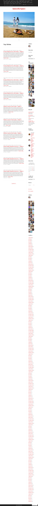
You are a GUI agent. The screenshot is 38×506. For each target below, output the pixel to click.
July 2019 (29, 355)
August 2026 (30, 237)
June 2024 (29, 274)
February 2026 (30, 246)
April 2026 (29, 243)
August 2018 (30, 371)
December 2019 (30, 348)
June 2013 (29, 461)
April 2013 (29, 464)
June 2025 (29, 258)
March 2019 (30, 361)
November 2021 (30, 315)
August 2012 (30, 476)
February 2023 (30, 296)
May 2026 (29, 242)
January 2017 (30, 399)
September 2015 (30, 423)
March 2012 (30, 483)
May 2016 (29, 411)
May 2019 (29, 358)
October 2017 (30, 386)
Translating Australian (21, 0)
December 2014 (30, 435)
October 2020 (30, 333)
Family (9, 0)
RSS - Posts (30, 189)
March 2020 (30, 343)
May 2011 (29, 498)
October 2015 (30, 421)
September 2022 (30, 302)
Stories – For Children (29, 2)
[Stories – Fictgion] (32, 4)
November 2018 (30, 367)
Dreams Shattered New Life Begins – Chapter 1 (13, 93)
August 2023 (30, 287)
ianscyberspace (19, 8)
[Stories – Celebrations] (6, 5)
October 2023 (30, 284)
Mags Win (32, 153)
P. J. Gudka (32, 143)
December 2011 (30, 488)
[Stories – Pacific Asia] (10, 5)
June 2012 (29, 479)
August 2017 (30, 389)
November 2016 (30, 402)
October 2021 (30, 317)
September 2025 (30, 253)
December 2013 (30, 452)
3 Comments (9, 126)
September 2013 (30, 457)
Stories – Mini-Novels (17, 2)
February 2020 (30, 345)
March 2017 (30, 396)
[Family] (7, 4)
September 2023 (30, 286)
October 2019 (30, 351)
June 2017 (29, 392)
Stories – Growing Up (6, 2)
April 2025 (29, 261)
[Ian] (10, 4)
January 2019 (30, 364)
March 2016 (30, 414)
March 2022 (30, 311)
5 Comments (9, 72)
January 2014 (30, 451)
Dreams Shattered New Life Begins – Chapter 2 (13, 79)
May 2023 (29, 292)
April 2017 (29, 395)
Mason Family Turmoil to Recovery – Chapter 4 (13, 158)
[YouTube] (25, 4)
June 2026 (29, 240)
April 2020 (29, 342)
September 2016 (30, 405)
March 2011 (30, 501)
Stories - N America (18, 105)
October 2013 (30, 455)
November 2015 (30, 420)
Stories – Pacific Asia (13, 3)
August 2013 (30, 458)
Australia (7, 0)
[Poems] (28, 4)
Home (4, 0)
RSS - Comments (30, 191)
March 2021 (30, 327)
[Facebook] (23, 4)
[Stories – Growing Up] (31, 4)
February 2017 (30, 398)
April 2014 (29, 446)
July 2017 (29, 390)
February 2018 (30, 380)
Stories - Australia (18, 50)
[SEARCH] (19, 39)
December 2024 (30, 265)
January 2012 (30, 486)
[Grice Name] (9, 4)
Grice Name (12, 0)
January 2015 (30, 433)
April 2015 (29, 429)
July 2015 (29, 426)
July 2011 (29, 495)
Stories (9, 50)
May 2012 (29, 480)
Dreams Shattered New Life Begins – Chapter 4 (13, 51)
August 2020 (30, 336)
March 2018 (30, 379)
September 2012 (30, 474)
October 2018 (30, 368)
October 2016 (30, 404)
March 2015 (30, 430)
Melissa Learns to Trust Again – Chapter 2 (12, 119)
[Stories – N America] (12, 5)
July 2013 (29, 460)
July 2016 (29, 408)
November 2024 (30, 267)
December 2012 (30, 470)
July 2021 (29, 321)
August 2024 (30, 271)
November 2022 (30, 299)
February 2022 (30, 312)
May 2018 (29, 376)
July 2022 (29, 305)
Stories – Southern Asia (7, 3)
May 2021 (29, 324)
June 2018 (29, 374)
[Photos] (26, 4)
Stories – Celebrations (23, 2)
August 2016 (30, 407)
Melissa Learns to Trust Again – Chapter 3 (12, 106)
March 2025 (30, 262)
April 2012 (29, 482)
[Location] (12, 4)
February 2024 (30, 280)
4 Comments (9, 139)
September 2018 (30, 370)
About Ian (28, 0)
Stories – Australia (26, 1)
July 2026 (29, 239)
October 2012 (30, 473)
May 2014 (29, 445)
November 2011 (30, 489)
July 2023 (29, 289)
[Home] (4, 4)
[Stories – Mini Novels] (4, 5)
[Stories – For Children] (7, 5)
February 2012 (30, 485)
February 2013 (30, 467)
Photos (20, 1)
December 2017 (30, 383)
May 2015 (29, 427)
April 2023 (29, 293)
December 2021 (30, 314)
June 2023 (29, 290)
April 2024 (29, 277)
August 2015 (30, 424)
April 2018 (29, 377)
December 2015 (30, 418)
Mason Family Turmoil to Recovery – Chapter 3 (13, 171)
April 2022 (29, 309)
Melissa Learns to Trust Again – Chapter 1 (12, 133)
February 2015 (30, 432)
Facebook (14, 1)
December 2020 (30, 330)
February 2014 (30, 449)
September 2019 (30, 352)
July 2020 (29, 337)
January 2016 (30, 417)
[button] (29, 100)
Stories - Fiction (5, 50)
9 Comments (9, 86)
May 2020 (29, 340)
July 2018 (29, 373)
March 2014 (30, 448)
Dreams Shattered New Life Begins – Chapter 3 (13, 65)
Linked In (29, 118)
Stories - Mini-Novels (13, 50)
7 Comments (9, 99)
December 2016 (30, 401)
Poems (23, 1)
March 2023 (30, 295)
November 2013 (30, 454)
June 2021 (29, 323)
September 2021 (30, 318)
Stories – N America (18, 3)
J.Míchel (32, 148)
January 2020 (30, 346)
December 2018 (30, 365)
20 (32, 169)
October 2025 (30, 252)
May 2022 (29, 308)
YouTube (18, 1)
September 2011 (30, 492)
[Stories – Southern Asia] (9, 5)
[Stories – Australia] (29, 4)
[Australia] (6, 4)
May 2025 (29, 259)
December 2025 (30, 249)
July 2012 (29, 477)
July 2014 (29, 442)
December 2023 (30, 281)
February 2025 (30, 264)
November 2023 (30, 283)
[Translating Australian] (13, 4)
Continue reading (5, 71)
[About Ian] (16, 4)
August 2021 (30, 320)
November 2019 (30, 349)
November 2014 (30, 436)
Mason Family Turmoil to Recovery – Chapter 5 (13, 146)
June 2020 (29, 339)
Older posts (14, 183)
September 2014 (30, 439)
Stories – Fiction (12, 2)
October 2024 (30, 268)
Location (17, 0)
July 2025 (29, 256)
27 (32, 170)
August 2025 (30, 255)
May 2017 (29, 393)
